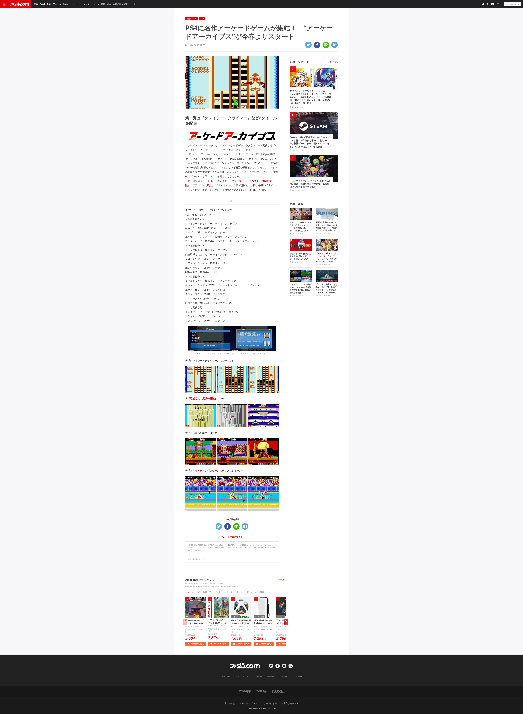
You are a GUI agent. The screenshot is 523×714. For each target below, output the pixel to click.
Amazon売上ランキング (200, 580)
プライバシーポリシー (244, 676)
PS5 (49, 4)
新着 (36, 4)
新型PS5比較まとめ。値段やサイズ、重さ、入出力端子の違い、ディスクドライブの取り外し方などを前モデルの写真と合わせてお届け (326, 226)
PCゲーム (57, 4)
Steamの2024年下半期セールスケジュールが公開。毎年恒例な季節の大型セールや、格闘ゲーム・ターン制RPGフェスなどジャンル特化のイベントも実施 (309, 142)
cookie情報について (285, 676)
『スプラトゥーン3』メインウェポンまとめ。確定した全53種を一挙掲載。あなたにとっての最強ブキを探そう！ (310, 183)
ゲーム (190, 592)
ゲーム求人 (85, 4)
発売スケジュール (70, 4)
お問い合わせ (226, 676)
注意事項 (270, 676)
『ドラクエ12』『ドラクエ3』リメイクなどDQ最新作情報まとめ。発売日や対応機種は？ (300, 288)
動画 (103, 4)
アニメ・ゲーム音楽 (255, 592)
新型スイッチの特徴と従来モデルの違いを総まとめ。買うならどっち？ (300, 256)
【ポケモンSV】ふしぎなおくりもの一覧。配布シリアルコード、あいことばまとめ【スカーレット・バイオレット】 (326, 288)
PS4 (202, 18)
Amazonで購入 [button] (197, 643)
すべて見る (281, 580)
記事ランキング (299, 62)
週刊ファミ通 (130, 4)
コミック (228, 592)
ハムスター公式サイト (232, 536)
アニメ (239, 592)
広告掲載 (299, 676)
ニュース (95, 4)
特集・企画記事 (114, 4)
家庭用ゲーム (191, 18)
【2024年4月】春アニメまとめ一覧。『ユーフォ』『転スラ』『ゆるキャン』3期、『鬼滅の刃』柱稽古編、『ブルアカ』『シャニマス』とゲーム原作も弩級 (326, 257)
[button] (286, 622)
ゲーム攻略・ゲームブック (208, 592)
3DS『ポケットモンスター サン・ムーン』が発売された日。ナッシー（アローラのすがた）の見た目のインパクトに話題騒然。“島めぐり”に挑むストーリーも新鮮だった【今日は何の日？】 (310, 97)
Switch (42, 4)
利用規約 (259, 676)
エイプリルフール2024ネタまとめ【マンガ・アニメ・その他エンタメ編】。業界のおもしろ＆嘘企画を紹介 (300, 226)
